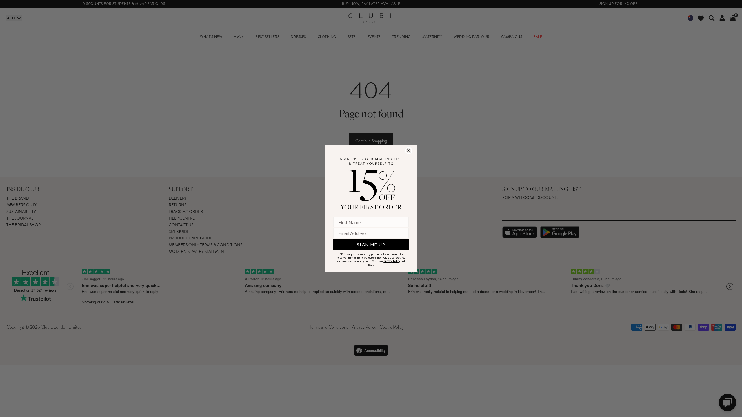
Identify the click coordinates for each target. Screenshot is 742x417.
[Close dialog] (409, 150)
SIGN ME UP (371, 244)
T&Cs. (371, 264)
